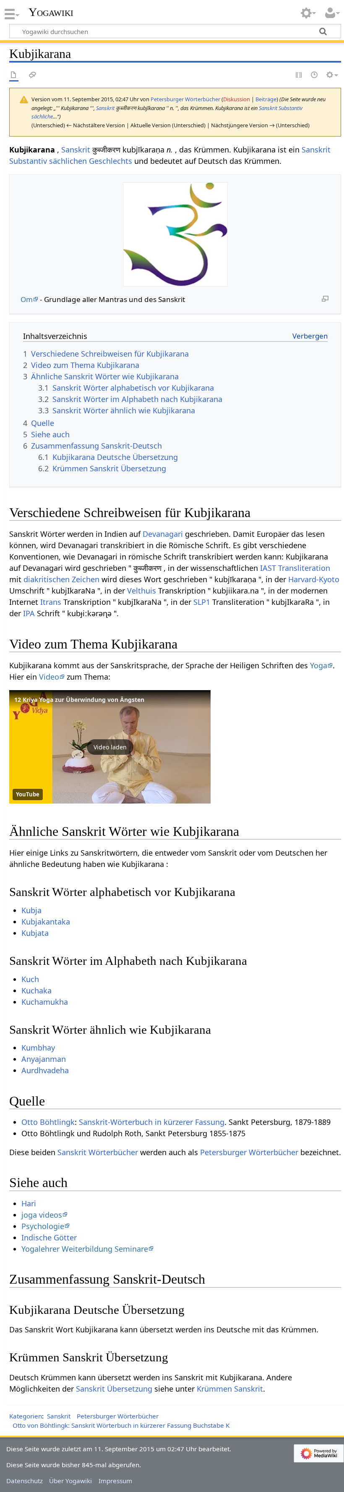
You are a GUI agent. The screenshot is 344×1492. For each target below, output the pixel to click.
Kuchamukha (44, 1002)
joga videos (41, 1215)
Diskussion (236, 99)
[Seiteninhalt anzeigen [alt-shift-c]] (13, 75)
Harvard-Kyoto (313, 579)
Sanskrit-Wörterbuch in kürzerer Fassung (151, 1122)
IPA (29, 613)
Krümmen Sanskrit (230, 1389)
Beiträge (265, 99)
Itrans (50, 602)
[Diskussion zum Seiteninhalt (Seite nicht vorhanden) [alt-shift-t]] (32, 75)
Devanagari (163, 534)
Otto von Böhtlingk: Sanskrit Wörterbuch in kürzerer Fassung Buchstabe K (121, 1425)
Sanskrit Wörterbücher (97, 1152)
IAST (268, 568)
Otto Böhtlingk (48, 1122)
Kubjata (35, 933)
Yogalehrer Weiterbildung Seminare (84, 1249)
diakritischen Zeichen (61, 579)
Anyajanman (43, 1059)
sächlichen (68, 161)
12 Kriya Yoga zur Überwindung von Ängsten (79, 700)
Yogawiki (51, 12)
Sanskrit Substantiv (280, 108)
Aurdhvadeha (45, 1070)
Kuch (30, 979)
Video (49, 677)
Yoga (318, 665)
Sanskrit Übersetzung (114, 1389)
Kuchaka (36, 990)
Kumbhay (38, 1048)
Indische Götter (49, 1237)
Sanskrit (105, 108)
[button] (110, 747)
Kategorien (25, 1416)
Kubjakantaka (45, 922)
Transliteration (304, 568)
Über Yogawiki (70, 1480)
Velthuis (141, 591)
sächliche (42, 116)
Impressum (115, 1480)
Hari (28, 1203)
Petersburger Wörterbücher (249, 1152)
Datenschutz (24, 1480)
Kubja (31, 910)
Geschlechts (110, 161)
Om (27, 299)
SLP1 (201, 602)
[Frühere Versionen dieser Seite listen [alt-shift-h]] (314, 75)
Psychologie (42, 1226)
